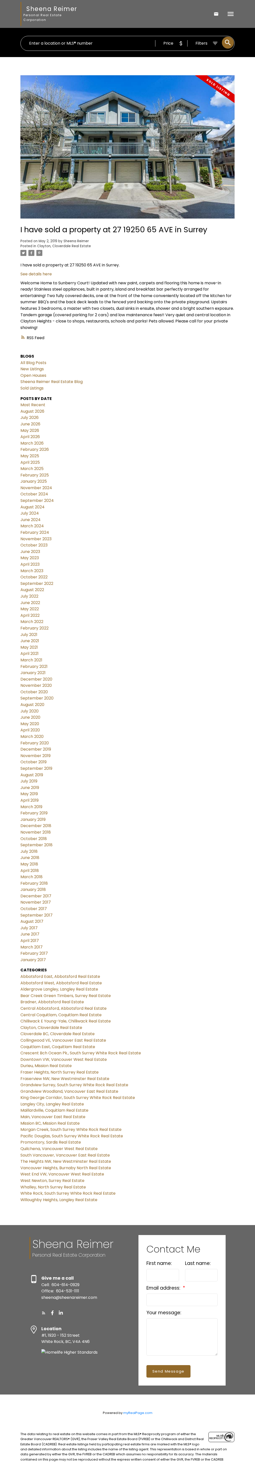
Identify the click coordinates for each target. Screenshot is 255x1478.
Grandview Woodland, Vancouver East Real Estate (69, 1091)
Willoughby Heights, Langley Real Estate (58, 1200)
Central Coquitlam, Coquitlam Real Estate (61, 1015)
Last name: (198, 1263)
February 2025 (34, 475)
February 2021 (34, 666)
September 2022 (36, 583)
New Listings (32, 369)
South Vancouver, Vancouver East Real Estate (65, 1155)
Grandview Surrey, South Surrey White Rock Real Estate (74, 1085)
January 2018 (33, 889)
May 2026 (29, 430)
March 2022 (31, 621)
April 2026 (30, 437)
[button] (43, 1313)
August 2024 (32, 507)
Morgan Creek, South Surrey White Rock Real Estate (71, 1129)
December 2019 (35, 749)
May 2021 (29, 647)
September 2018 (36, 845)
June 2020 (30, 717)
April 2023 (30, 564)
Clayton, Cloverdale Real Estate (64, 246)
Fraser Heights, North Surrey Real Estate (59, 1072)
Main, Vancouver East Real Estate (52, 1117)
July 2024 (29, 513)
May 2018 (29, 864)
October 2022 (34, 577)
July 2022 (29, 596)
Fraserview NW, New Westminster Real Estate (64, 1079)
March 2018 (31, 877)
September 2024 (37, 500)
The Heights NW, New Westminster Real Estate (65, 1161)
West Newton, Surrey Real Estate (52, 1180)
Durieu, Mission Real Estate (46, 1066)
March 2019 (31, 807)
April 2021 (29, 653)
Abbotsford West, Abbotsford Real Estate (61, 983)
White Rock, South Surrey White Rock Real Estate (68, 1193)
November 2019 (35, 756)
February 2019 (34, 813)
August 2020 (32, 704)
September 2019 (36, 768)
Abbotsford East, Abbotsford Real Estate (60, 976)
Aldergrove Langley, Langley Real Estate (59, 989)
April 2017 (29, 940)
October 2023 (34, 545)
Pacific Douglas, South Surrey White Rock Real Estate (71, 1136)
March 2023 (31, 571)
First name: (159, 1263)
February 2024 (34, 532)
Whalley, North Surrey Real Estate (53, 1187)
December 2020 (36, 679)
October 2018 (33, 839)
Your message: (163, 1312)
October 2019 (33, 762)
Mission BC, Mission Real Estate (50, 1123)
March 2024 (32, 526)
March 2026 (32, 443)
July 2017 (29, 928)
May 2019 (29, 794)
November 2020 (36, 685)
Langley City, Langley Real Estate (52, 1104)
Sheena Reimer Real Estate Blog (51, 382)
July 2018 (29, 851)
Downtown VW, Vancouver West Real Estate (63, 1059)
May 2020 (29, 724)
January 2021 (33, 673)
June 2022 (30, 603)
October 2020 (34, 692)
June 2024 (30, 520)
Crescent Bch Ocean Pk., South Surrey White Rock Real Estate (80, 1053)
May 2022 (29, 609)
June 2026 (30, 424)
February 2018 (34, 883)
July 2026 (29, 417)
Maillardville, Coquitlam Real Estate (54, 1110)
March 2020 (32, 736)
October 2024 (34, 494)
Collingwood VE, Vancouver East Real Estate (63, 1040)
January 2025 (33, 481)
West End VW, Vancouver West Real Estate (62, 1174)
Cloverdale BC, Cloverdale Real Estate (57, 1034)
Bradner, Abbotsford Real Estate (52, 1002)
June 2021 (29, 641)
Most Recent (32, 405)
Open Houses (33, 375)
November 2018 (35, 832)
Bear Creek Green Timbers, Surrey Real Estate (65, 996)
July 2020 (29, 711)
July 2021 (28, 634)
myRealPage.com (137, 1413)
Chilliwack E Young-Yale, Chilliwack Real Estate (65, 1021)
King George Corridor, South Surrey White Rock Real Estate (77, 1097)
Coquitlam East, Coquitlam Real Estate (57, 1047)
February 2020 (34, 743)
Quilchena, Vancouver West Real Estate (59, 1149)
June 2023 (30, 551)
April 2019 (29, 800)
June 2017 (29, 934)
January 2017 (33, 960)
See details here (36, 274)
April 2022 (30, 615)
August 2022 (32, 590)
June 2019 (29, 787)
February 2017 (34, 953)
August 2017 (31, 921)
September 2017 (36, 915)
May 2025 (29, 456)
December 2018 (35, 826)
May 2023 (29, 558)
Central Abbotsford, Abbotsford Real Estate (63, 1008)
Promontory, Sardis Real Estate (50, 1142)
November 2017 (35, 902)
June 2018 (29, 857)
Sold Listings (32, 388)
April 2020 (30, 730)
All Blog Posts (33, 363)
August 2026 (32, 411)
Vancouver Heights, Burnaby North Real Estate (65, 1168)
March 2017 (31, 947)
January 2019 (33, 819)
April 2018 (29, 870)
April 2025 (30, 462)
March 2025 (32, 468)
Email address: (164, 1288)
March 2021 (31, 660)
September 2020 (37, 698)
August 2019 (31, 775)
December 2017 (35, 896)
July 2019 (28, 781)
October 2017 (33, 909)
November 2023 (36, 539)
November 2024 (36, 488)
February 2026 (34, 449)
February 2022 (34, 628)
